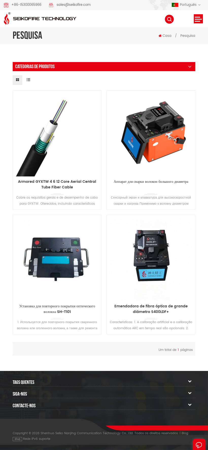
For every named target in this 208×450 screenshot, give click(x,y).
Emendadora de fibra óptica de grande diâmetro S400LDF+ (151, 309)
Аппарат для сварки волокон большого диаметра (151, 182)
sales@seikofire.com (74, 5)
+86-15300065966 (26, 5)
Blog (185, 433)
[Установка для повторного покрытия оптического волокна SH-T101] (57, 259)
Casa (167, 36)
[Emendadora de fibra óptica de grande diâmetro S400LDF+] (151, 259)
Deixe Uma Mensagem (199, 444)
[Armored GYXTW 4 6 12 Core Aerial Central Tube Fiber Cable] (57, 134)
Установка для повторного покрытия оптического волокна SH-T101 (57, 309)
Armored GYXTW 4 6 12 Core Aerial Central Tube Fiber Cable (57, 184)
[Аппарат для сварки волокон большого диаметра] (151, 134)
